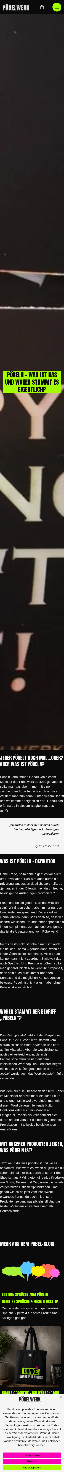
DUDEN (53, 846)
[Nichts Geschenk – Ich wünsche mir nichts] (30, 1356)
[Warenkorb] (42, 7)
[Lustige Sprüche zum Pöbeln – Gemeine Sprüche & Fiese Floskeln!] (30, 1271)
